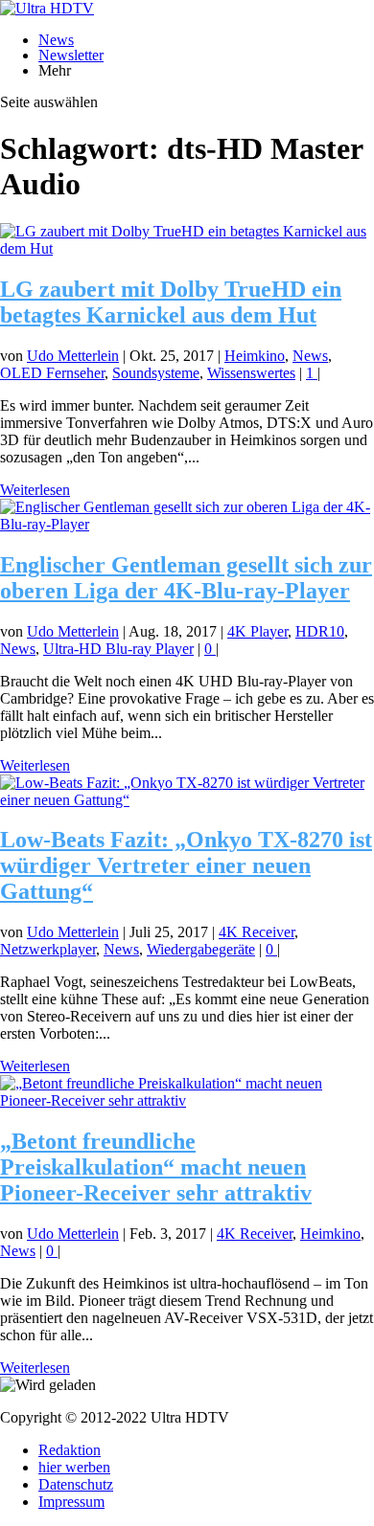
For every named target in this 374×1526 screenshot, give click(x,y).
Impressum (71, 1501)
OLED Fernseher (52, 373)
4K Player (257, 631)
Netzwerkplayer (48, 949)
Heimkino (254, 356)
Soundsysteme (155, 373)
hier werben (74, 1467)
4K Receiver (256, 932)
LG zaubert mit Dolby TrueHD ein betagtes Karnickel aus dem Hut (170, 302)
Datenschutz (75, 1484)
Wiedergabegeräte (201, 949)
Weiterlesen (35, 490)
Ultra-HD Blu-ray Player (118, 648)
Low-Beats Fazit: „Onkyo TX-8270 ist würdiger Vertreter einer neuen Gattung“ (186, 865)
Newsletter (71, 55)
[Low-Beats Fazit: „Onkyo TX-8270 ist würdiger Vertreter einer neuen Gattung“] (187, 800)
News (56, 40)
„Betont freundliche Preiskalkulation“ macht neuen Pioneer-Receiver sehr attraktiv (156, 1167)
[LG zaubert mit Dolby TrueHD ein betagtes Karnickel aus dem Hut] (187, 248)
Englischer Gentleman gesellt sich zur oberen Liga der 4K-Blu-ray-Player (186, 577)
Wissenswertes (251, 373)
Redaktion (69, 1450)
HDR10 (319, 631)
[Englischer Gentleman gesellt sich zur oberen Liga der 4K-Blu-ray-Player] (187, 524)
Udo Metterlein (73, 356)
